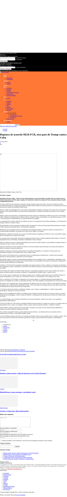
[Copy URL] (36, 147)
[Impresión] (31, 147)
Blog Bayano (10, 108)
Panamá (5, 76)
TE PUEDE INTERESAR (7, 354)
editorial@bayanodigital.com (14, 469)
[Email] (27, 147)
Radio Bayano (10, 119)
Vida (8, 105)
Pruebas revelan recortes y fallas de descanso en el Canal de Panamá (23, 373)
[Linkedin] (22, 147)
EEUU (5, 332)
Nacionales (9, 78)
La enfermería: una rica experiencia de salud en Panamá (17, 457)
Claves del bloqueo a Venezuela (16, 349)
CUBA (5, 329)
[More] (42, 147)
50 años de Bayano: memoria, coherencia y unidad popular (18, 459)
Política (4, 97)
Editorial (9, 89)
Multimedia (5, 111)
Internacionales (4, 408)
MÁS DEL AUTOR (20, 354)
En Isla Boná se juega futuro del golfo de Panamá (22, 351)
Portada (4, 75)
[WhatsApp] (2, 147)
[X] (12, 147)
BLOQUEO (6, 327)
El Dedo (9, 91)
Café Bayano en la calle (16, 116)
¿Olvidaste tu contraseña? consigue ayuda (10, 63)
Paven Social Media (20, 495)
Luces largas (10, 94)
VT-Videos (13, 117)
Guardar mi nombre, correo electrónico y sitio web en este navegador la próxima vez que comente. (27, 440)
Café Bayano (13, 114)
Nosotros (9, 110)
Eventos (9, 107)
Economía (5, 85)
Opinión (4, 86)
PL (6, 322)
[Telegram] (17, 147)
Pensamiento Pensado (8, 486)
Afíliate (8, 122)
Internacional (5, 80)
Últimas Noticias (7, 488)
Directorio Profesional (7, 120)
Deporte (9, 104)
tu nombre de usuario (20, 57)
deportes (5, 330)
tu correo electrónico (20, 67)
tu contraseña (18, 59)
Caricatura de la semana (13, 92)
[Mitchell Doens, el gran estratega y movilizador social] (9, 387)
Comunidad (10, 79)
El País (8, 98)
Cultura (8, 102)
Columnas (9, 88)
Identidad (9, 101)
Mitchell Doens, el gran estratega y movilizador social (17, 392)
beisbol (5, 326)
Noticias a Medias (11, 95)
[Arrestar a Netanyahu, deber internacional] (9, 406)
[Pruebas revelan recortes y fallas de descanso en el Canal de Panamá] (9, 368)
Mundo (8, 82)
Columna (5, 477)
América (9, 83)
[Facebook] (7, 147)
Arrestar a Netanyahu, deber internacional (14, 411)
